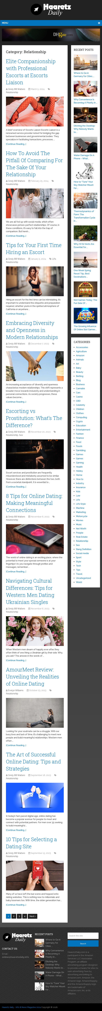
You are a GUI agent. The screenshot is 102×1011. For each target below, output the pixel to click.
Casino (79, 396)
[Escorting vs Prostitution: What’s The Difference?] (35, 454)
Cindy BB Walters (16, 89)
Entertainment (83, 429)
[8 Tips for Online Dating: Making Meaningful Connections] (35, 539)
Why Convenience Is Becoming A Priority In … (54, 953)
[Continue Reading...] (16, 144)
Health (79, 467)
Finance (80, 438)
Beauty (79, 372)
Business (80, 384)
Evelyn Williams (16, 690)
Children (80, 409)
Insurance (81, 487)
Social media (82, 553)
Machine (80, 508)
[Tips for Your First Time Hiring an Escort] (35, 281)
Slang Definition (83, 549)
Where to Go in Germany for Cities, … (52, 942)
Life (54, 259)
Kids (78, 491)
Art (77, 364)
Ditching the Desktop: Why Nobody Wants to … (54, 964)
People (79, 532)
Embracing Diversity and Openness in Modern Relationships (32, 330)
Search (83, 944)
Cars (78, 392)
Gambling (81, 450)
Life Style (81, 504)
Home (79, 475)
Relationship (12, 92)
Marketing (81, 512)
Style (78, 561)
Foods (79, 446)
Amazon (80, 355)
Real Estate (82, 537)
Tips (78, 570)
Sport (78, 557)
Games (79, 454)
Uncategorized (83, 578)
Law (78, 495)
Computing (81, 417)
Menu (5, 23)
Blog (78, 380)
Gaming (80, 462)
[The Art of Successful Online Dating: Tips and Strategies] (35, 798)
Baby (78, 368)
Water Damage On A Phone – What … (54, 974)
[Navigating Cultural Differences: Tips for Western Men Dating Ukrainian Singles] (35, 631)
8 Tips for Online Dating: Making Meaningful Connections (34, 503)
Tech (78, 565)
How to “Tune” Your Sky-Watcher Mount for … (55, 986)
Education (81, 425)
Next (32, 916)
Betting (79, 376)
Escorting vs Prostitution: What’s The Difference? (34, 418)
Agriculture (81, 351)
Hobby (79, 471)
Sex (21, 435)
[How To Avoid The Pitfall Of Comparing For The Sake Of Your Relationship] (35, 203)
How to (79, 479)
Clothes (80, 413)
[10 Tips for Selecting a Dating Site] (35, 875)
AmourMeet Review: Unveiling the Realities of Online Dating (32, 676)
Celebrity (80, 405)
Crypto (79, 421)
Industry (80, 483)
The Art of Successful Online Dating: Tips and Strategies (33, 761)
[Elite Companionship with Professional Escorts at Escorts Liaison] (35, 111)
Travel (79, 574)
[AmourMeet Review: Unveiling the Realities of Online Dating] (35, 713)
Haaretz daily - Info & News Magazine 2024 (21, 1007)
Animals (80, 359)
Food (78, 442)
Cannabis (80, 388)
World (79, 582)
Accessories (82, 347)
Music (79, 524)
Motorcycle (81, 516)
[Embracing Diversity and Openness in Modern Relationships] (35, 366)
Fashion (80, 434)
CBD (78, 401)
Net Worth (81, 528)
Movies (79, 520)
